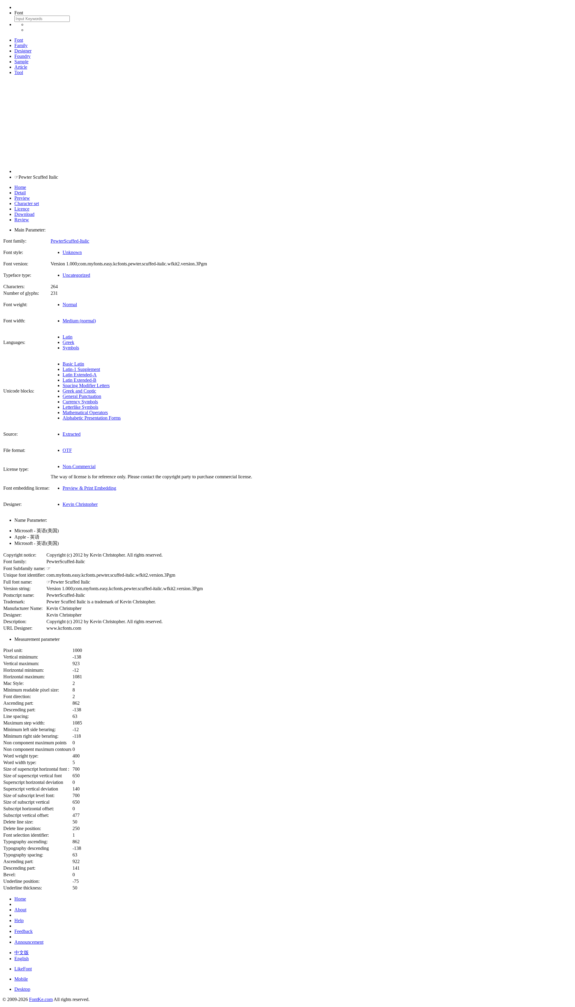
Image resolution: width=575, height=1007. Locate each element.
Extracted (72, 434)
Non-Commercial (79, 466)
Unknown (72, 252)
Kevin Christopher (80, 504)
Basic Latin (73, 363)
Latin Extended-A (80, 374)
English (21, 958)
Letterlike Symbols (80, 407)
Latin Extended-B (79, 380)
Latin (67, 336)
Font (18, 40)
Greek (68, 342)
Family (21, 45)
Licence (21, 208)
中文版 (21, 952)
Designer (22, 50)
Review (21, 219)
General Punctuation (82, 396)
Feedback (23, 931)
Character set (26, 203)
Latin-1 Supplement (81, 369)
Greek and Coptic (79, 390)
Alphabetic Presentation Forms (92, 417)
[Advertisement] (287, 122)
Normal (70, 304)
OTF (67, 450)
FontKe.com (41, 999)
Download (24, 214)
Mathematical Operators (85, 412)
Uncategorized (76, 275)
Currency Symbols (80, 401)
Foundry (22, 56)
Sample (21, 61)
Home (20, 187)
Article (20, 67)
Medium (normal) (79, 320)
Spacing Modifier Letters (86, 385)
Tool (18, 72)
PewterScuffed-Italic (70, 241)
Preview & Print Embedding (89, 488)
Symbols (71, 347)
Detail (20, 192)
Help (19, 920)
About (20, 909)
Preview (22, 198)
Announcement (28, 942)
